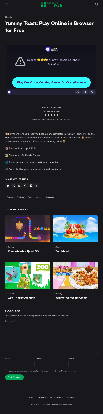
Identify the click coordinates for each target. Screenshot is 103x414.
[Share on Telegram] (31, 185)
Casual (11, 247)
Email (40, 358)
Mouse (39, 197)
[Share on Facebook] (7, 185)
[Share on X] (13, 185)
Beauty (8, 17)
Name (8, 358)
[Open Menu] (6, 4)
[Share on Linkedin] (19, 185)
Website (72, 358)
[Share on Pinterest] (25, 185)
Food (30, 197)
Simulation (50, 197)
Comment (10, 321)
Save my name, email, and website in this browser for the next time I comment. (42, 371)
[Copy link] (36, 185)
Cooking (20, 197)
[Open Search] (96, 4)
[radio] (46, 115)
